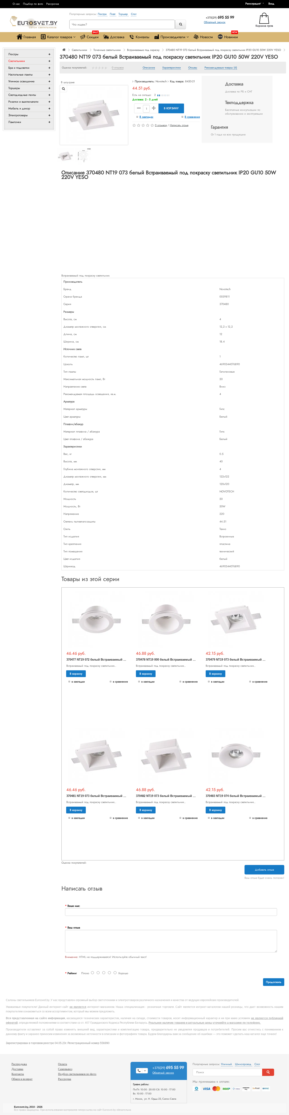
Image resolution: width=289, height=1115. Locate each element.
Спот (133, 14)
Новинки (231, 36)
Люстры (13, 54)
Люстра (102, 14)
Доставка (117, 37)
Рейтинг (72, 973)
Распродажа (19, 1064)
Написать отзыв (179, 125)
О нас (16, 4)
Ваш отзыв (74, 928)
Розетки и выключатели (23, 101)
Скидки (93, 36)
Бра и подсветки (18, 68)
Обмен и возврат (22, 1079)
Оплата (62, 1064)
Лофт (113, 14)
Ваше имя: (74, 906)
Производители (173, 37)
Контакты (142, 37)
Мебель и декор (19, 108)
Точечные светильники (107, 50)
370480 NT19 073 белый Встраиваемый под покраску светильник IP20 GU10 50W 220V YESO (223, 50)
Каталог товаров (59, 37)
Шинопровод (243, 1064)
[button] (272, 3)
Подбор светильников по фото (77, 1074)
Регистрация (252, 4)
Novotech (161, 81)
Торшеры (14, 88)
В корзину (171, 108)
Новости (206, 37)
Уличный (227, 1064)
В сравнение (192, 117)
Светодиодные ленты (22, 95)
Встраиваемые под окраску (143, 50)
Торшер (124, 14)
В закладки (146, 117)
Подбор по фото (33, 4)
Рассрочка (52, 4)
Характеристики (171, 68)
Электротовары (18, 115)
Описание (149, 68)
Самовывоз (65, 1069)
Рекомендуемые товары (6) (221, 68)
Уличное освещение (21, 81)
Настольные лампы (20, 74)
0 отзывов (118, 68)
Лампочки (14, 122)
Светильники (16, 61)
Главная (29, 37)
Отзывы (192, 68)
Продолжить (273, 982)
